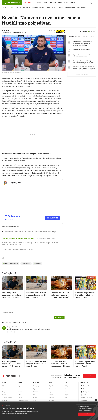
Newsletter (83, 400)
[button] (4, 282)
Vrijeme (67, 394)
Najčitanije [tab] (82, 36)
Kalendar (51, 400)
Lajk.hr (51, 391)
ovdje (48, 243)
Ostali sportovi (81, 8)
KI (4, 328)
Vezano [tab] (91, 36)
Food (34, 394)
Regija (3, 391)
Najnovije (18, 8)
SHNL (54, 8)
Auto (34, 400)
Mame (35, 397)
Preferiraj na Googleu (88, 31)
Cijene (66, 2)
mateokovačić (26, 263)
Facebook (86, 386)
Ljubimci (35, 391)
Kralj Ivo (9, 327)
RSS (66, 397)
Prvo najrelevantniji (19, 323)
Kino (66, 391)
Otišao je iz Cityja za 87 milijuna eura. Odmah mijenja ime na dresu (83, 62)
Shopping (36, 386)
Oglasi (60, 2)
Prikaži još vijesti (81, 74)
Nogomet (35, 8)
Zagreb (4, 394)
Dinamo (41, 8)
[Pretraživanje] (94, 3)
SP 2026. (11, 8)
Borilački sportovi (70, 8)
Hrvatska (4, 389)
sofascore (37, 263)
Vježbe (51, 394)
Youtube (85, 389)
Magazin (36, 383)
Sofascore (16, 226)
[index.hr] (12, 2)
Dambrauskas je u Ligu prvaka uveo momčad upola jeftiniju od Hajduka (84, 68)
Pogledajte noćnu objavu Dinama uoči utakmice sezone (83, 56)
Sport (46, 2)
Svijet (3, 386)
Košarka (60, 8)
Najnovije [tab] (73, 36)
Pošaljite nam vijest (86, 397)
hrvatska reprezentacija (10, 263)
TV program (68, 389)
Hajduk (48, 8)
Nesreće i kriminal (7, 397)
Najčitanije (26, 8)
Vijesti (39, 2)
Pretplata (27, 2)
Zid (34, 2)
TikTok (85, 394)
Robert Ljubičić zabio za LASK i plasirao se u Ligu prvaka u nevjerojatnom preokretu (82, 43)
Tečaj (66, 386)
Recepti (51, 389)
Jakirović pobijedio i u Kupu (81, 49)
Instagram (86, 391)
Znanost (4, 400)
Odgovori (51, 397)
